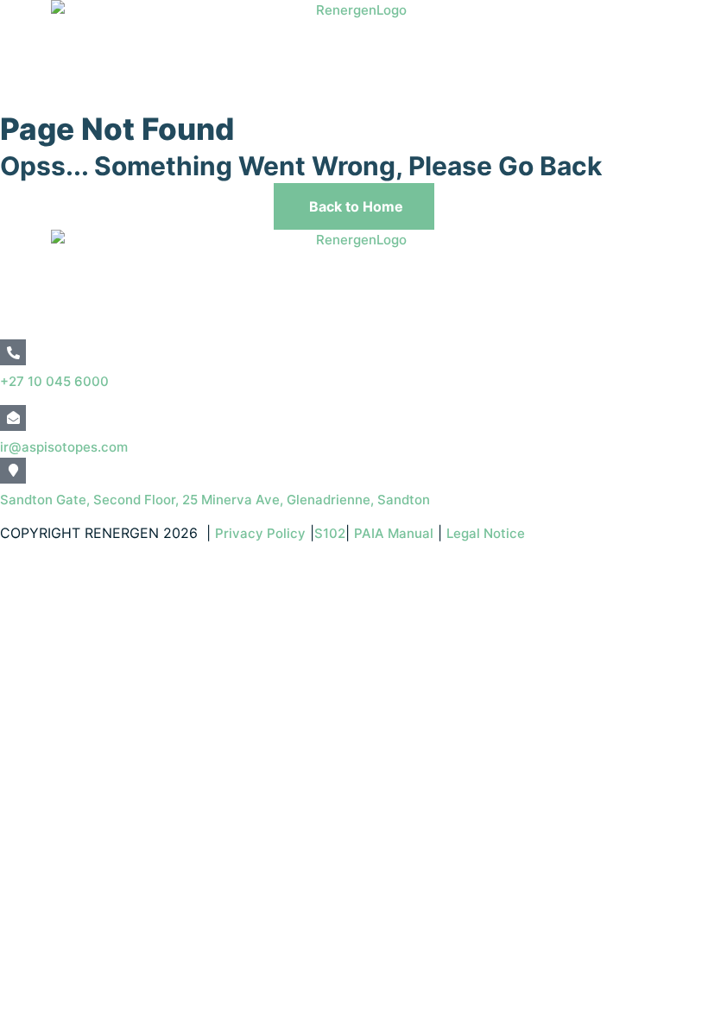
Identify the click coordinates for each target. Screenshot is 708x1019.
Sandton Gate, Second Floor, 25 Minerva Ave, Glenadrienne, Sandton (215, 499)
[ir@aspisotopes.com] (13, 418)
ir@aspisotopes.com (64, 447)
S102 (329, 533)
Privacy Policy (260, 533)
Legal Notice (487, 533)
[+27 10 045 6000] (13, 352)
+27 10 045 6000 (54, 381)
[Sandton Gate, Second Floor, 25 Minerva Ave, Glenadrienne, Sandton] (13, 471)
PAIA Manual (393, 533)
